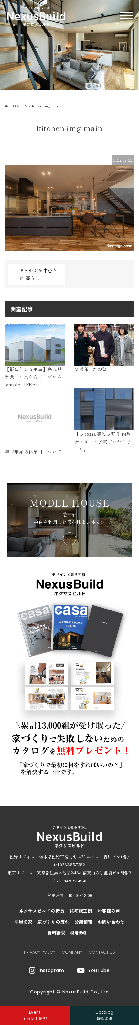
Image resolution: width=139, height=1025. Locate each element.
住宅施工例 (81, 911)
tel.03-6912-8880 (71, 881)
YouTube (99, 970)
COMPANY (72, 952)
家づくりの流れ (53, 921)
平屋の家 (23, 921)
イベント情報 (34, 1015)
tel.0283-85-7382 (69, 865)
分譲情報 (83, 921)
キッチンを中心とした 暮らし (40, 274)
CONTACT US (102, 952)
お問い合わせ (111, 921)
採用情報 (78, 933)
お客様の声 (108, 911)
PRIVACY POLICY (39, 952)
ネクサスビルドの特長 (41, 911)
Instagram (51, 970)
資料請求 (56, 932)
